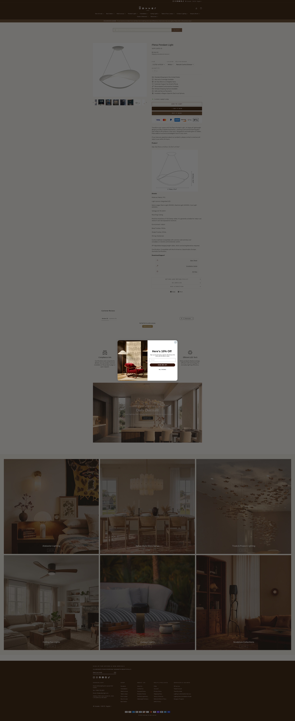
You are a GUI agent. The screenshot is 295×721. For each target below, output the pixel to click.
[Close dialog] (175, 342)
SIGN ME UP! (162, 365)
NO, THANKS (162, 369)
